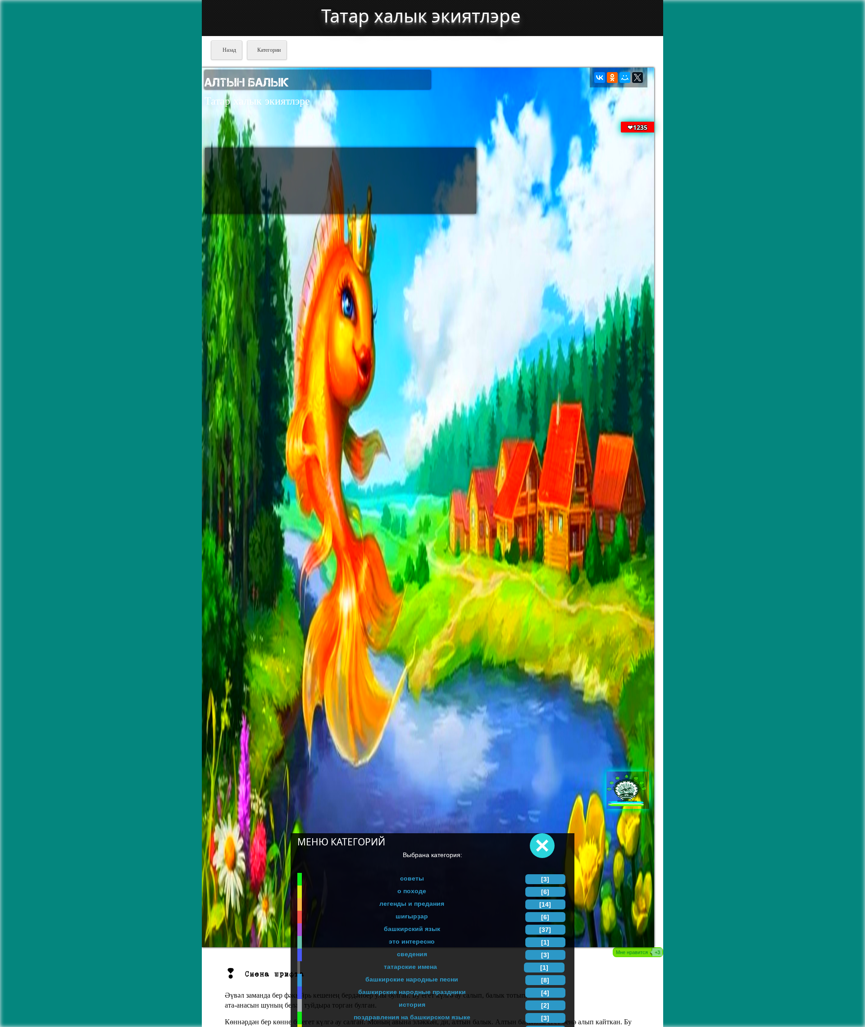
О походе (411, 891)
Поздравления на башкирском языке (412, 1017)
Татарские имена (410, 966)
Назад (228, 50)
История (412, 1004)
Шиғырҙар (412, 916)
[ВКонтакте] (599, 77)
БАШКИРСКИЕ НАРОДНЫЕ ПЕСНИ (411, 979)
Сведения (412, 954)
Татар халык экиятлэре (421, 15)
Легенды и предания (411, 903)
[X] (637, 77)
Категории (269, 50)
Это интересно (412, 941)
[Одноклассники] (612, 77)
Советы (412, 878)
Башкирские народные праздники (412, 991)
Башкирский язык (412, 928)
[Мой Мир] (624, 77)
